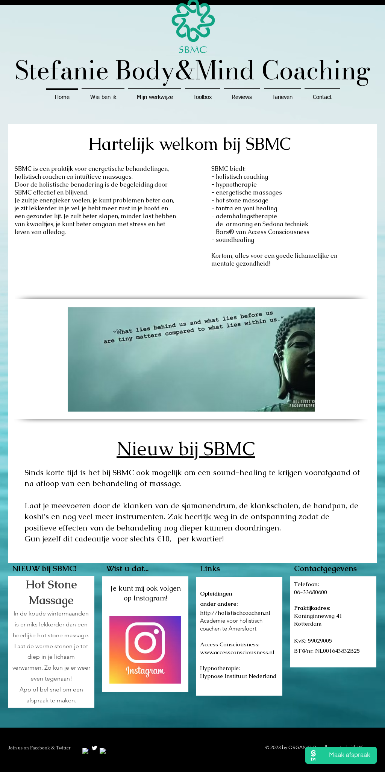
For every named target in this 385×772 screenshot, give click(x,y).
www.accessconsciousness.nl (237, 652)
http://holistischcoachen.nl (235, 612)
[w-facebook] (85, 751)
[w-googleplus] (103, 751)
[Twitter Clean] (94, 748)
